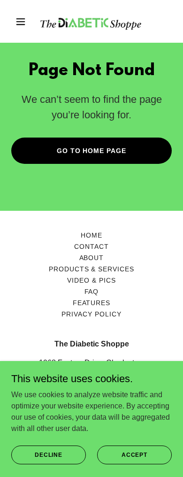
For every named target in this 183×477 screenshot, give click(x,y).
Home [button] (91, 235)
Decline (48, 454)
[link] (91, 21)
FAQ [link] (91, 291)
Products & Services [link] (92, 269)
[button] (23, 21)
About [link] (91, 258)
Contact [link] (91, 246)
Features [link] (92, 303)
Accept (134, 454)
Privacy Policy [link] (91, 314)
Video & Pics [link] (91, 280)
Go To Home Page (92, 150)
